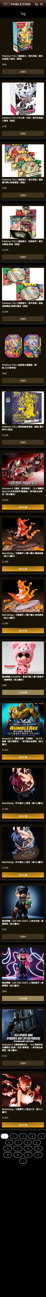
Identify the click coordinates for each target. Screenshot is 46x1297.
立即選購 (23, 692)
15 (18, 1155)
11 (18, 1148)
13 (38, 1148)
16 (28, 1155)
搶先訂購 (23, 507)
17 (38, 1155)
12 (28, 1148)
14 (8, 1155)
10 (8, 1148)
